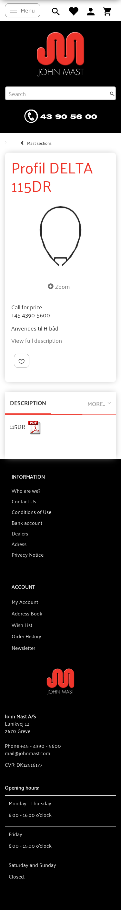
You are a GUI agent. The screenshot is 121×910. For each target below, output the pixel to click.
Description (28, 402)
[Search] (112, 93)
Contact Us (24, 501)
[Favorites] (73, 10)
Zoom (62, 286)
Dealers (20, 533)
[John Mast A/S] (60, 680)
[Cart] (107, 10)
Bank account (27, 522)
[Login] (90, 10)
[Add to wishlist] (21, 361)
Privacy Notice (28, 554)
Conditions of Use (31, 511)
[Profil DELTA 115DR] (60, 236)
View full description (36, 340)
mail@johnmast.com (27, 752)
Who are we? (26, 490)
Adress (19, 543)
